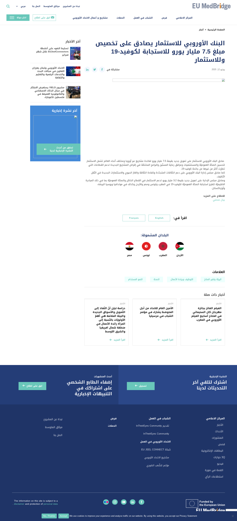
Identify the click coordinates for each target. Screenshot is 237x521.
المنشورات (217, 437)
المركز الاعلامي (184, 18)
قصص (221, 444)
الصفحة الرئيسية (216, 30)
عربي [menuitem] (23, 6)
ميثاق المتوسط (52, 6)
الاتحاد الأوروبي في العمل (155, 441)
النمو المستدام (135, 279)
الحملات (121, 18)
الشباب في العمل (143, 18)
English (159, 218)
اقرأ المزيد (216, 340)
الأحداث (219, 431)
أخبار (201, 30)
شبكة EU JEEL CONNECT (156, 449)
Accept (63, 516)
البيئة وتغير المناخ (212, 279)
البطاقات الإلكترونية (212, 450)
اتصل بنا (36, 6)
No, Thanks (49, 516)
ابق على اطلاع (42, 18)
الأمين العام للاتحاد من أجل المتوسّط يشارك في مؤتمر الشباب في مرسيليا (156, 312)
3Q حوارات (219, 457)
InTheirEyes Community (156, 433)
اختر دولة (21, 18)
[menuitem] (22, 6)
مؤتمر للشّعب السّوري (157, 465)
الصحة (156, 279)
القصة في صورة (214, 470)
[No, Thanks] (233, 516)
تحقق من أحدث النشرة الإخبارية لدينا (61, 149)
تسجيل (143, 386)
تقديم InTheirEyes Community (152, 426)
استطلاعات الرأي (214, 476)
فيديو (220, 463)
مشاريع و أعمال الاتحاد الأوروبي (90, 18)
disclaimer (19, 504)
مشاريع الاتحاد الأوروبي (156, 457)
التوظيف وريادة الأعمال (182, 279)
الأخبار (220, 424)
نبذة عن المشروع (71, 6)
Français (134, 218)
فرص (164, 18)
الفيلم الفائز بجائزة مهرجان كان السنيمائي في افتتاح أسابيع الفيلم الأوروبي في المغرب (206, 314)
